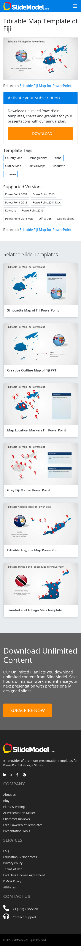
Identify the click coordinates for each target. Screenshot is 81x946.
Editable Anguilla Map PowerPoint (33, 550)
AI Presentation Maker (19, 813)
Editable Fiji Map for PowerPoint (45, 85)
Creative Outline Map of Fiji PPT (31, 370)
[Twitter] (11, 775)
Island (58, 158)
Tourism (10, 174)
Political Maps (36, 166)
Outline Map (13, 166)
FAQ (6, 851)
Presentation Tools (16, 831)
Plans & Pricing (14, 807)
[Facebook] (17, 775)
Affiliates (9, 887)
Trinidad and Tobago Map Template (34, 610)
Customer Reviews (16, 819)
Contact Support (24, 917)
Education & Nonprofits (20, 857)
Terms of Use (12, 869)
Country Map (13, 158)
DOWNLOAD (42, 133)
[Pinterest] (24, 775)
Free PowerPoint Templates (23, 825)
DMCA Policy (12, 881)
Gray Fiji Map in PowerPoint (28, 490)
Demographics (38, 158)
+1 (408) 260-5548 (25, 909)
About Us (9, 795)
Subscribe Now (27, 710)
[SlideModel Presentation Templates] (26, 6)
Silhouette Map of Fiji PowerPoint (33, 310)
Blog (6, 801)
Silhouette (58, 166)
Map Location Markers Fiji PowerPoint (36, 430)
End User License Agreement (24, 875)
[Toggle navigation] (73, 6)
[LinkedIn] (4, 775)
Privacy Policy (12, 863)
